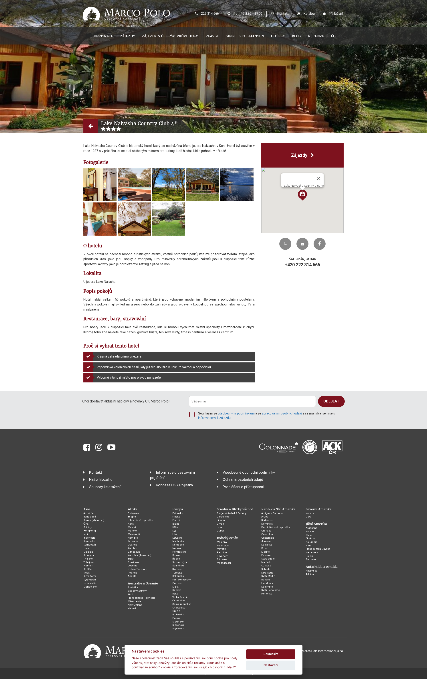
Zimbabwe (134, 551)
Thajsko (88, 558)
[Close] (318, 178)
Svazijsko (133, 562)
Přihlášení (335, 14)
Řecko (176, 558)
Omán (220, 523)
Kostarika (266, 544)
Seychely (222, 556)
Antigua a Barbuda (272, 513)
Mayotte (221, 549)
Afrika (132, 509)
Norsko (176, 548)
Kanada (310, 513)
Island (175, 523)
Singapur (88, 555)
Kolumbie (267, 586)
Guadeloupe (268, 534)
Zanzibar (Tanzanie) (139, 555)
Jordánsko (223, 516)
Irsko (175, 593)
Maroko (132, 530)
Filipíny (87, 527)
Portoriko (266, 593)
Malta (175, 586)
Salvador (266, 569)
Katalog (309, 14)
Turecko (177, 572)
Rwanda (132, 572)
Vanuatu (132, 608)
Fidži (130, 594)
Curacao (266, 565)
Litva (174, 534)
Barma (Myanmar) (93, 520)
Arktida (310, 574)
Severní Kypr (179, 562)
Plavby (212, 36)
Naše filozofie (100, 479)
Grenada (266, 530)
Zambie (132, 548)
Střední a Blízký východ (235, 509)
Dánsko (176, 590)
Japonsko (89, 541)
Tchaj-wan (89, 562)
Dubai (220, 530)
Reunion (222, 552)
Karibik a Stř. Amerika (278, 509)
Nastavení (271, 665)
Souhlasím (271, 654)
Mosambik (134, 534)
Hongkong (89, 530)
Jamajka (266, 541)
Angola (132, 576)
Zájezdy (127, 36)
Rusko (176, 555)
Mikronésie (134, 601)
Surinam (311, 559)
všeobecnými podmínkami (236, 413)
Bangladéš (89, 516)
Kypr (174, 530)
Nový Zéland (135, 605)
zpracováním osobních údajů (282, 413)
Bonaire (265, 579)
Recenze (316, 36)
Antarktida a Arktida (322, 567)
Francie (176, 520)
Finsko (176, 516)
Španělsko (178, 565)
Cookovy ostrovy (137, 591)
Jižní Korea (90, 576)
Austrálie (133, 587)
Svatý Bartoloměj (270, 590)
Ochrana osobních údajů (243, 479)
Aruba (264, 516)
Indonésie (89, 537)
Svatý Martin (268, 576)
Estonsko (177, 513)
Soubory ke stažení (105, 487)
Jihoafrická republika (140, 520)
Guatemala (267, 537)
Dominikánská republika (275, 527)
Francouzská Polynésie (141, 597)
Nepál (86, 572)
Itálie (175, 527)
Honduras (267, 583)
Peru (309, 545)
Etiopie (132, 516)
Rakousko (178, 576)
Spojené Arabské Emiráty (231, 513)
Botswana (133, 513)
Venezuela (312, 552)
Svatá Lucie (268, 558)
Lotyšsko (177, 537)
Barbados (266, 520)
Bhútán (87, 569)
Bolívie (310, 556)
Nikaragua (267, 572)
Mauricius (223, 545)
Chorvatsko (178, 607)
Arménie (88, 513)
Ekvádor (310, 538)
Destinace (103, 36)
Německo (178, 544)
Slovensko (178, 625)
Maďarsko (178, 541)
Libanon (221, 520)
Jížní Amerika (316, 524)
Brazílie (310, 531)
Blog (296, 36)
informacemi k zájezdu (214, 418)
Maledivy (222, 542)
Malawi (132, 527)
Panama (266, 555)
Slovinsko (178, 621)
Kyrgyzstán (89, 579)
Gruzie (176, 611)
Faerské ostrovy (181, 579)
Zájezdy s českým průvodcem (170, 36)
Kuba (264, 548)
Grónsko (177, 583)
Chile (309, 535)
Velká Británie (180, 597)
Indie (86, 534)
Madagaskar (224, 563)
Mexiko (265, 551)
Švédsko (177, 569)
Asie (86, 509)
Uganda (132, 544)
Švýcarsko (178, 628)
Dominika (267, 523)
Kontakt (282, 14)
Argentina (311, 528)
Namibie (133, 537)
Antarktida (311, 570)
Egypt (131, 558)
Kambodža (89, 544)
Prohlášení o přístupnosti (243, 487)
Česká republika (181, 604)
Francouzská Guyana (318, 549)
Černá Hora (178, 600)
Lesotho (132, 565)
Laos (86, 548)
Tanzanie (133, 541)
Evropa (177, 509)
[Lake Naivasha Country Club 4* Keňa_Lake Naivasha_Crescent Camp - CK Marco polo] (168, 184)
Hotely (278, 36)
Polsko (176, 618)
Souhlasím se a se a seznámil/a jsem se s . (266, 416)
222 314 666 (209, 14)
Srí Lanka (222, 559)
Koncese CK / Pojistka (174, 485)
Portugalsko (179, 551)
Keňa (131, 523)
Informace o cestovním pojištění (172, 475)
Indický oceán (227, 538)
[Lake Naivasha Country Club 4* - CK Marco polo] (100, 184)
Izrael (220, 527)
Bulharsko (178, 614)
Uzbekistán (90, 583)
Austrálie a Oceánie (143, 583)
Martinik (266, 562)
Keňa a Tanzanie (137, 569)
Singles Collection (245, 36)
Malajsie (88, 551)
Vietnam (88, 565)
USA (308, 516)
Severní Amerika (318, 509)
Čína (86, 523)
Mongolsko (90, 586)
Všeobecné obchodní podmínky (249, 472)
